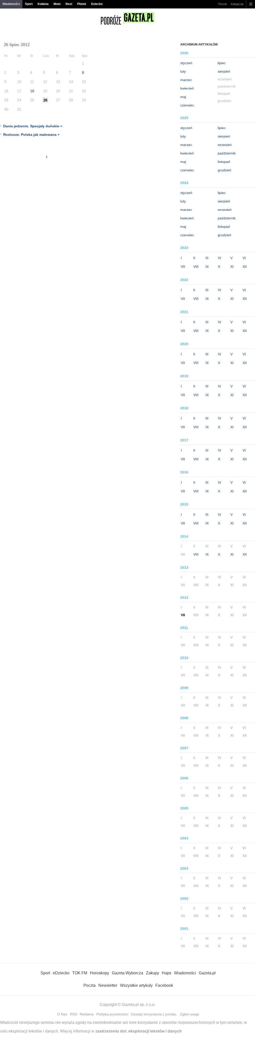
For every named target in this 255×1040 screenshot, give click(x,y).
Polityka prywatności (112, 1014)
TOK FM (79, 973)
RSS (73, 1014)
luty (183, 71)
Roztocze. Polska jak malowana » (31, 135)
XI (232, 267)
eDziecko (61, 973)
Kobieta (43, 4)
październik (227, 153)
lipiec (222, 63)
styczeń (186, 63)
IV (219, 258)
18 (32, 91)
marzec (186, 80)
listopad (224, 162)
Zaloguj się (237, 3)
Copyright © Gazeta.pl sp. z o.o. (127, 1004)
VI (244, 258)
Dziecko (97, 4)
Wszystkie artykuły (136, 985)
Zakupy (152, 973)
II (194, 258)
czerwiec (187, 105)
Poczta (222, 3)
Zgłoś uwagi (189, 1014)
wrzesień (225, 145)
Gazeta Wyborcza (127, 973)
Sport (29, 4)
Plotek (81, 4)
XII (245, 267)
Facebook (164, 985)
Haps (166, 973)
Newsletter (107, 985)
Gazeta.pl (207, 973)
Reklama (87, 1014)
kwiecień (187, 88)
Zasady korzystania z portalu (153, 1014)
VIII (195, 267)
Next (68, 4)
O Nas (62, 1014)
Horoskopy (99, 973)
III (206, 258)
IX (207, 267)
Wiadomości (11, 4)
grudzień (224, 170)
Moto (57, 4)
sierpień (224, 71)
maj (183, 97)
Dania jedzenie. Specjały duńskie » (32, 126)
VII (183, 267)
